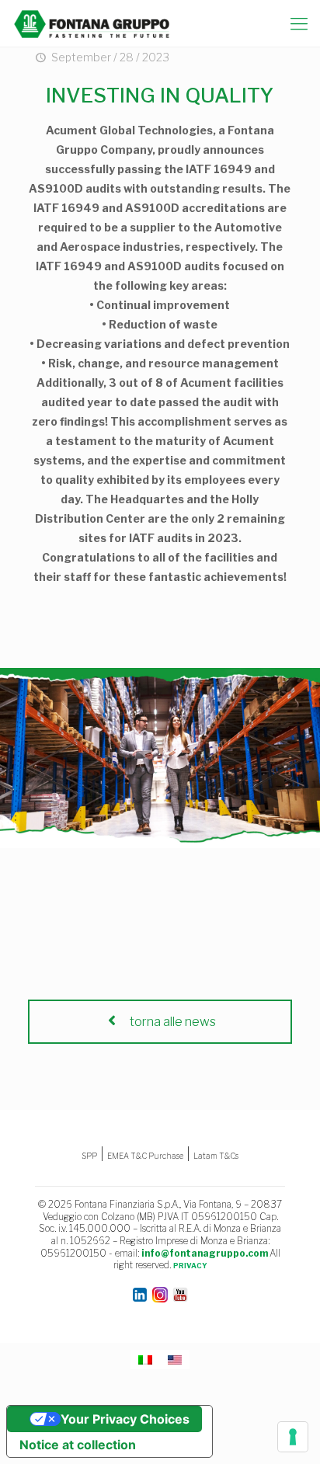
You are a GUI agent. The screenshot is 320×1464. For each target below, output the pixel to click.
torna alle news (171, 1021)
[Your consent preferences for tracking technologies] (293, 1437)
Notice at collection (77, 1444)
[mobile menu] (299, 23)
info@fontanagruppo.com (204, 1253)
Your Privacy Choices (125, 1419)
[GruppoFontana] (92, 23)
